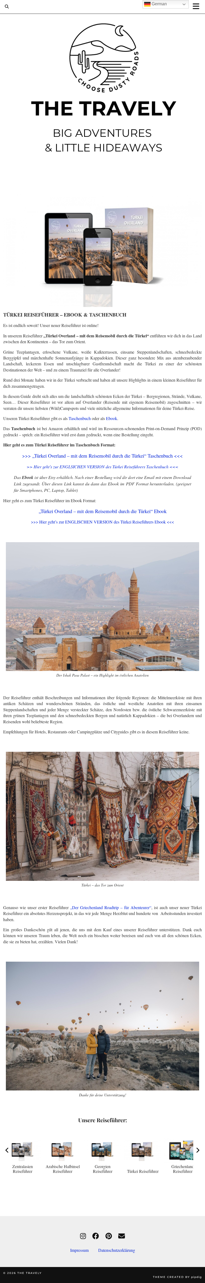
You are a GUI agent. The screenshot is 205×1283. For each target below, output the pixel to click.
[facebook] (95, 1236)
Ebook (111, 418)
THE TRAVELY (29, 1273)
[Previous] (7, 1150)
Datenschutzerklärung (116, 1250)
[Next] (197, 1150)
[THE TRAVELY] (102, 88)
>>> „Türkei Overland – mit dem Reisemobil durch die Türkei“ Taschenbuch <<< (102, 455)
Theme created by (177, 1277)
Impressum (84, 1250)
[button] (197, 7)
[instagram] (83, 1236)
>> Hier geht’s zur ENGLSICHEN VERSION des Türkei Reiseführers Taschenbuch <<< (102, 466)
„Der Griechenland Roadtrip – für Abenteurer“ (111, 907)
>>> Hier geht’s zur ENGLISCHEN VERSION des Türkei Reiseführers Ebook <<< (102, 522)
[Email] (121, 1236)
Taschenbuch (80, 418)
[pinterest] (108, 1236)
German (159, 4)
